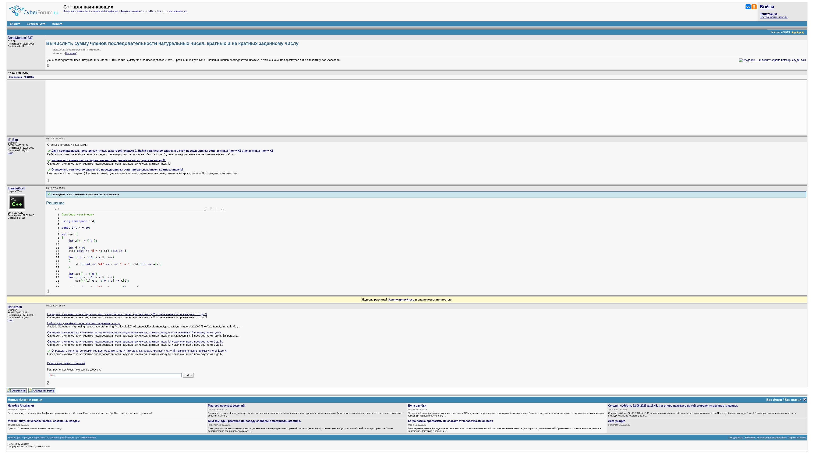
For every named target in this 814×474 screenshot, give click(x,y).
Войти (767, 6)
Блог (10, 153)
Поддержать (736, 437)
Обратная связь (797, 437)
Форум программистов (133, 11)
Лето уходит (616, 420)
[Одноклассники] (754, 6)
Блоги (14, 23)
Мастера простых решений (226, 405)
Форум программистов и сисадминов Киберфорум (90, 11)
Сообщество (35, 23)
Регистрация (768, 13)
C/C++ (151, 11)
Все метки (70, 53)
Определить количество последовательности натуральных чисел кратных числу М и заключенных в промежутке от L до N (127, 314)
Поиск (56, 23)
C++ (159, 11)
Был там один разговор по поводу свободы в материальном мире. (254, 420)
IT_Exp (13, 139)
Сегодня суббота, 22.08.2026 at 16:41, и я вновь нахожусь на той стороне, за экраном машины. (673, 405)
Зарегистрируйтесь (401, 299)
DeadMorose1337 (20, 37)
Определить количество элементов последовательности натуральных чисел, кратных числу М (117, 169)
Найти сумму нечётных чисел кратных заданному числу (83, 323)
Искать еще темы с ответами (66, 363)
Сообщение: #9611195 (21, 77)
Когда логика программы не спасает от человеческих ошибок (450, 420)
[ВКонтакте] (748, 6)
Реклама (750, 437)
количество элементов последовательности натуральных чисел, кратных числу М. (109, 160)
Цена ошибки (417, 405)
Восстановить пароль (774, 17)
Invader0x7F (16, 188)
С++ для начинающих (175, 11)
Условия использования (771, 437)
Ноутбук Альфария (21, 405)
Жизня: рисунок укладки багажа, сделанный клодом (44, 420)
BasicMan (15, 307)
